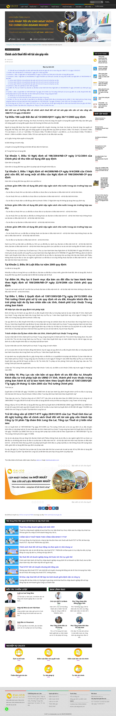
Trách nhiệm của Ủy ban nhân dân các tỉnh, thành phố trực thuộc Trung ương (28, 97)
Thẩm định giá (53, 704)
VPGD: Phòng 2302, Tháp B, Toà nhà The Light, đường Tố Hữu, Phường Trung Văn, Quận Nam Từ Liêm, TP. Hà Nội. (37, 701)
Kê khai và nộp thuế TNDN (12, 49)
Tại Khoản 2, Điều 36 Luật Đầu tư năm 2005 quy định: (22, 86)
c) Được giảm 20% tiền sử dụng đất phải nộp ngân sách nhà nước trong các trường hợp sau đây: (33, 84)
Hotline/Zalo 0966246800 (78, 704)
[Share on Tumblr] (56, 508)
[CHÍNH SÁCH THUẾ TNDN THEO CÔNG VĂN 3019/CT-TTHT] (12, 540)
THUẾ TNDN (44, 7)
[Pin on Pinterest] (50, 508)
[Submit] (102, 2)
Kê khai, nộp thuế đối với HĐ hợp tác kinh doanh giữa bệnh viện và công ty (49, 577)
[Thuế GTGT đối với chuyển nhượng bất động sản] (12, 570)
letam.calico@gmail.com (77, 706)
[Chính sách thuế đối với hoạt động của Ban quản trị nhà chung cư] (12, 550)
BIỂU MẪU (88, 7)
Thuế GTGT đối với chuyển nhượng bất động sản (39, 567)
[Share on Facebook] (40, 508)
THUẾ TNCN (55, 7)
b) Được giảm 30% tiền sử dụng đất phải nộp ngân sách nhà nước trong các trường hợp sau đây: (33, 82)
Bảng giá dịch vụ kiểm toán (78, 699)
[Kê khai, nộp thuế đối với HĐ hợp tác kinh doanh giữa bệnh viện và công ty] (12, 580)
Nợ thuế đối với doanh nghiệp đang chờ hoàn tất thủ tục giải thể (45, 557)
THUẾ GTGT (33, 7)
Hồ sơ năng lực (74, 696)
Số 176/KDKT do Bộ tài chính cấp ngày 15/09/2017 (100, 703)
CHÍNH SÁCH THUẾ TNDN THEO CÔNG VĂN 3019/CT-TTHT (43, 537)
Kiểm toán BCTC (54, 696)
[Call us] (108, 2)
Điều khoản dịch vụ (97, 696)
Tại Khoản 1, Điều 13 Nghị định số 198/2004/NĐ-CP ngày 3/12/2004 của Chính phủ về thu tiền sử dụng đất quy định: (40, 74)
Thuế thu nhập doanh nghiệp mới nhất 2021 (37, 527)
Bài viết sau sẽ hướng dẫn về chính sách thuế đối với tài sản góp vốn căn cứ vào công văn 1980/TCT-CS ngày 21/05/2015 (44, 70)
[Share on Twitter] (43, 508)
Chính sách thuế (48, 515)
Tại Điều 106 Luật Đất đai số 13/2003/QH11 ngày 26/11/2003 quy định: (27, 72)
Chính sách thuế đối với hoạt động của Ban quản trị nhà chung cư (45, 547)
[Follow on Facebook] (105, 2)
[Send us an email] (107, 2)
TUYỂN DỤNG (99, 6)
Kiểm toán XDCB (54, 699)
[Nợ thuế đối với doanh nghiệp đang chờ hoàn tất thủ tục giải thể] (12, 560)
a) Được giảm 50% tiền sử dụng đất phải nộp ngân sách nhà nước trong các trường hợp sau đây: (33, 80)
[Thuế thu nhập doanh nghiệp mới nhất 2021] (12, 530)
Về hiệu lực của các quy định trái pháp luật (19, 95)
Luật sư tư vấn (53, 701)
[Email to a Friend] (46, 508)
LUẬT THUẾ (24, 7)
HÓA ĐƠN (78, 7)
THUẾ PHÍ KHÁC (67, 7)
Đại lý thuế (52, 706)
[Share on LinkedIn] (53, 508)
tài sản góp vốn (57, 515)
